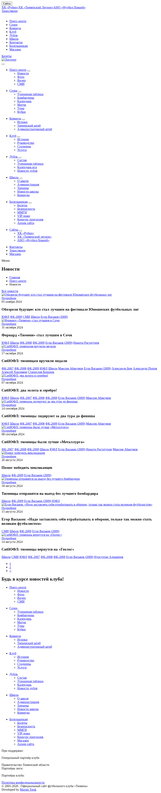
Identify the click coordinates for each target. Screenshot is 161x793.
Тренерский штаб (29, 125)
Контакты (16, 42)
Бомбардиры (25, 97)
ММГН (22, 212)
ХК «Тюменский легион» (34, 236)
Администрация (28, 184)
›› (10, 570)
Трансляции (10, 11)
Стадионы (24, 146)
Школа (13, 38)
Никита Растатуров (86, 342)
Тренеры (23, 188)
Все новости (10, 291)
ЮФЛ (5, 316)
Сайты (7, 3)
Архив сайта (25, 223)
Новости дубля (27, 170)
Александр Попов (145, 368)
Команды (23, 195)
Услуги (22, 150)
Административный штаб (34, 129)
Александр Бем (122, 368)
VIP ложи (23, 216)
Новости (23, 73)
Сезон (13, 24)
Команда (15, 28)
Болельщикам (18, 46)
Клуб (12, 31)
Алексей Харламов (14, 372)
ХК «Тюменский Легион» (35, 7)
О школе (23, 181)
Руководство (25, 143)
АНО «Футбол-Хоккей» (69, 7)
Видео (21, 80)
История (23, 139)
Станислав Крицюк (41, 372)
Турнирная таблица (30, 94)
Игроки (22, 122)
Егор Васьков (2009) (54, 316)
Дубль (13, 35)
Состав (22, 160)
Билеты (7, 56)
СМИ (21, 84)
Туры (20, 108)
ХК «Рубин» (10, 7)
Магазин (15, 49)
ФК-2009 (16, 316)
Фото (20, 77)
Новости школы (28, 191)
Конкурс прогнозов (30, 219)
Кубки (21, 111)
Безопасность (26, 208)
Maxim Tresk (28, 789)
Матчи (21, 104)
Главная (14, 277)
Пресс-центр (17, 21)
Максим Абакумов (70, 368)
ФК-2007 (8, 368)
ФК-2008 (26, 342)
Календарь (24, 101)
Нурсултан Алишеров (108, 557)
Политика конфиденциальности (23, 782)
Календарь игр (27, 167)
